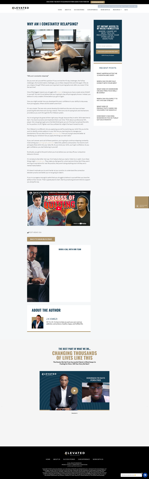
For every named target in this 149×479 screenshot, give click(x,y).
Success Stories (79, 9)
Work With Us (105, 9)
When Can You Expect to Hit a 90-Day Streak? (107, 99)
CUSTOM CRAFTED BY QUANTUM (74, 466)
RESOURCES (116, 9)
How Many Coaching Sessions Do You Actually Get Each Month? (107, 118)
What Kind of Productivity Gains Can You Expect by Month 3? (107, 108)
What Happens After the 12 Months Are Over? (107, 74)
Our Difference (92, 9)
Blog (126, 9)
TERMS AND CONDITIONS (79, 464)
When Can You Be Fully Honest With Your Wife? (107, 82)
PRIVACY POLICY (67, 464)
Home (60, 9)
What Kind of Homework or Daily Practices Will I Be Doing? (107, 91)
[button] (2, 406)
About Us (68, 9)
